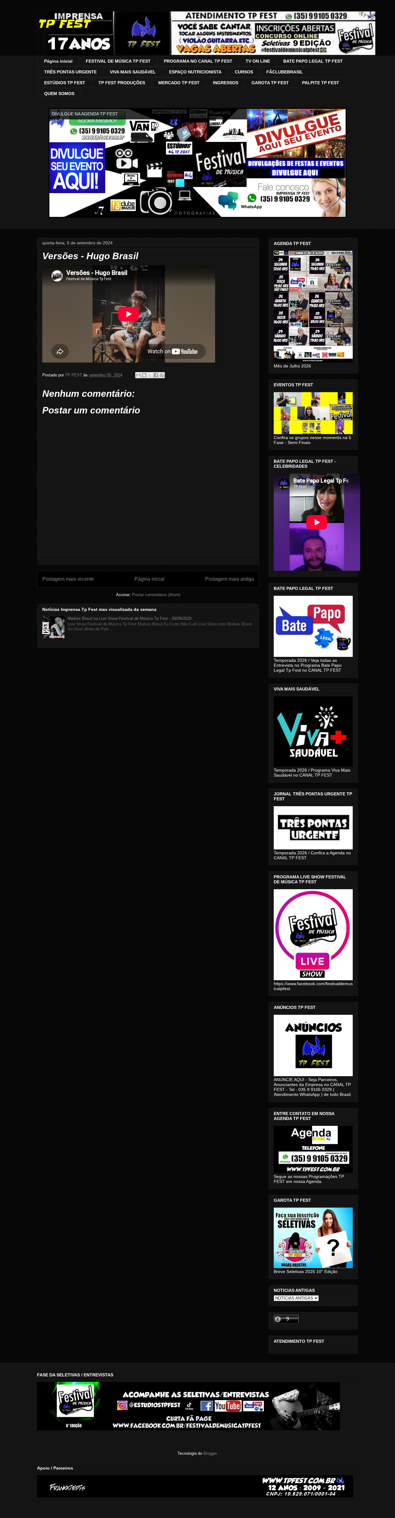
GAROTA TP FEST (270, 82)
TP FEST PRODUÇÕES (121, 82)
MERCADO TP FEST (179, 82)
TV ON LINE (258, 61)
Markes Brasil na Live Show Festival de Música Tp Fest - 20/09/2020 (129, 618)
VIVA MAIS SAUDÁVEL (133, 71)
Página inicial (58, 61)
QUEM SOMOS (59, 93)
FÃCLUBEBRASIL (284, 71)
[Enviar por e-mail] (138, 375)
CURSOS (244, 71)
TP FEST (63, 23)
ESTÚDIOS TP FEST (64, 82)
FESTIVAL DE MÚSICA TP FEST (118, 61)
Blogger (210, 1453)
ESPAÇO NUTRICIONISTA (195, 71)
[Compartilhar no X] (150, 375)
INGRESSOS (225, 82)
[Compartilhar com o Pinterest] (162, 375)
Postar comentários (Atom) (156, 594)
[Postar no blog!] (144, 375)
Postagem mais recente (68, 579)
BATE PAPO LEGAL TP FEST (313, 61)
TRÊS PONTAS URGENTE (70, 71)
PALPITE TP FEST (320, 82)
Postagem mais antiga (229, 579)
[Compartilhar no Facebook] (156, 375)
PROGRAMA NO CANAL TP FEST (198, 61)
